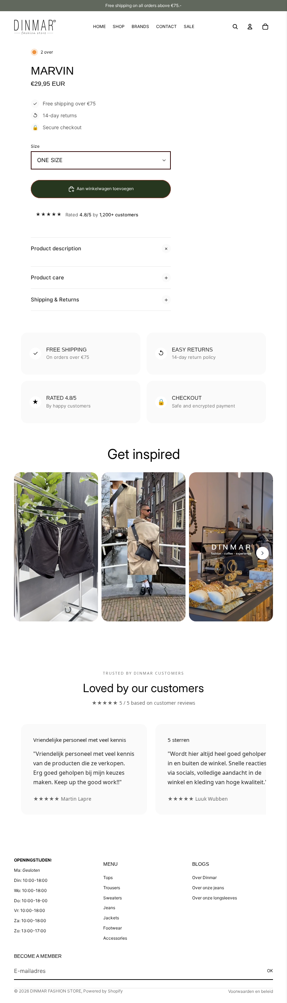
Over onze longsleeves (214, 897)
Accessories (115, 938)
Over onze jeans (208, 887)
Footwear (112, 928)
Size (35, 146)
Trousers (111, 887)
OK (270, 970)
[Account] (250, 26)
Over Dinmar (204, 877)
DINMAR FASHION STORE (55, 991)
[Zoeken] (235, 26)
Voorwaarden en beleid (250, 991)
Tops (108, 877)
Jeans (109, 907)
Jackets (111, 917)
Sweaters (112, 897)
